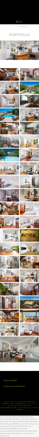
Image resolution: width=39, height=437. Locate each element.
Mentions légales (10, 380)
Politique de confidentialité (14, 386)
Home (14, 26)
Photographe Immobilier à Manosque (20, 7)
